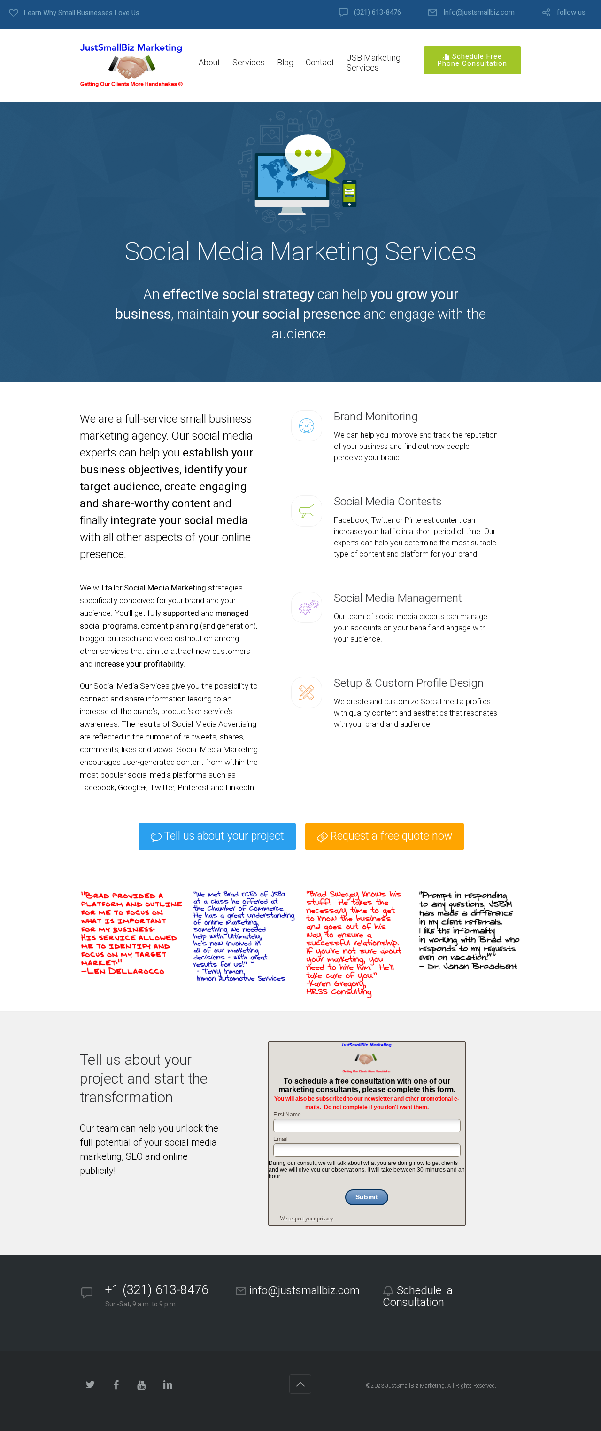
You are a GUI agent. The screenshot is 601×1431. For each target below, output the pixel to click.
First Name (287, 1114)
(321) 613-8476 (377, 12)
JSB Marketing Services (374, 63)
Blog (285, 62)
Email (280, 1139)
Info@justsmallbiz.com (479, 12)
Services (248, 62)
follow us (571, 12)
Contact (320, 62)
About (209, 62)
